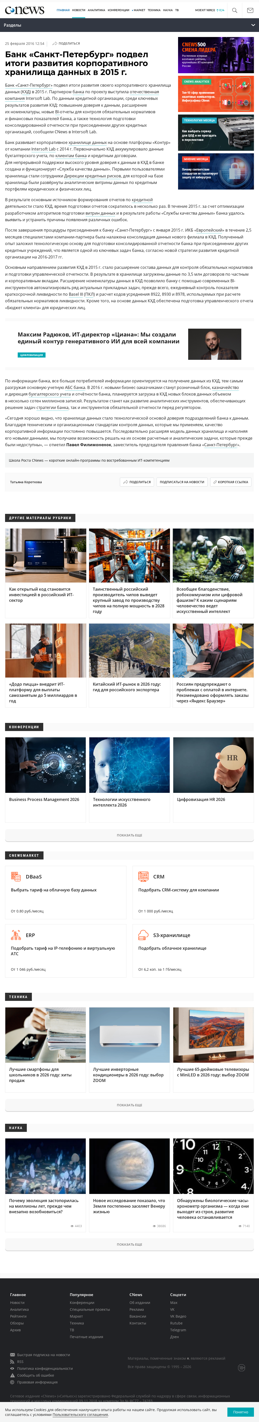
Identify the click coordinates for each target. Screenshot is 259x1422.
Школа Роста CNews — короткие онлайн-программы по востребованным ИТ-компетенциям (89, 460)
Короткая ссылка (233, 482)
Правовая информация (37, 1382)
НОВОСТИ (78, 10)
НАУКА (168, 10)
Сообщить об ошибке (35, 1375)
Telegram (178, 1329)
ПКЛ (89, 294)
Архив (15, 1329)
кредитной (142, 199)
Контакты (138, 1323)
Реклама (137, 1309)
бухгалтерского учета (50, 394)
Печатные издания (86, 1336)
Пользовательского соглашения (80, 1414)
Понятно (240, 1412)
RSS (20, 1361)
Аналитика (96, 10)
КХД (26, 92)
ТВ (177, 10)
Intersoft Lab (43, 149)
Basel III (76, 294)
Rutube (176, 1323)
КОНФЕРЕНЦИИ (118, 10)
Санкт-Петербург (220, 444)
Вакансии (138, 1316)
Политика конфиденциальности (45, 1368)
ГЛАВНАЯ (63, 10)
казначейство (225, 387)
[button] (234, 10)
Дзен (174, 1336)
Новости (17, 1302)
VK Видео (178, 1316)
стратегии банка (52, 407)
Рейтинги (18, 1316)
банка (78, 92)
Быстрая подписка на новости (43, 1354)
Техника (77, 1323)
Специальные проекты (90, 1309)
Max (173, 1302)
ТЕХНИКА (154, 10)
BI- (57, 112)
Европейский (209, 230)
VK (172, 1309)
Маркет (76, 1316)
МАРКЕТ (139, 10)
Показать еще (129, 835)
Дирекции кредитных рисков (92, 176)
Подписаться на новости (182, 482)
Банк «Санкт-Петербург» (29, 85)
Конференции (82, 1302)
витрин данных (100, 213)
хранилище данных (88, 142)
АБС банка (75, 387)
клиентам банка (71, 155)
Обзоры (17, 1323)
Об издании (140, 1302)
